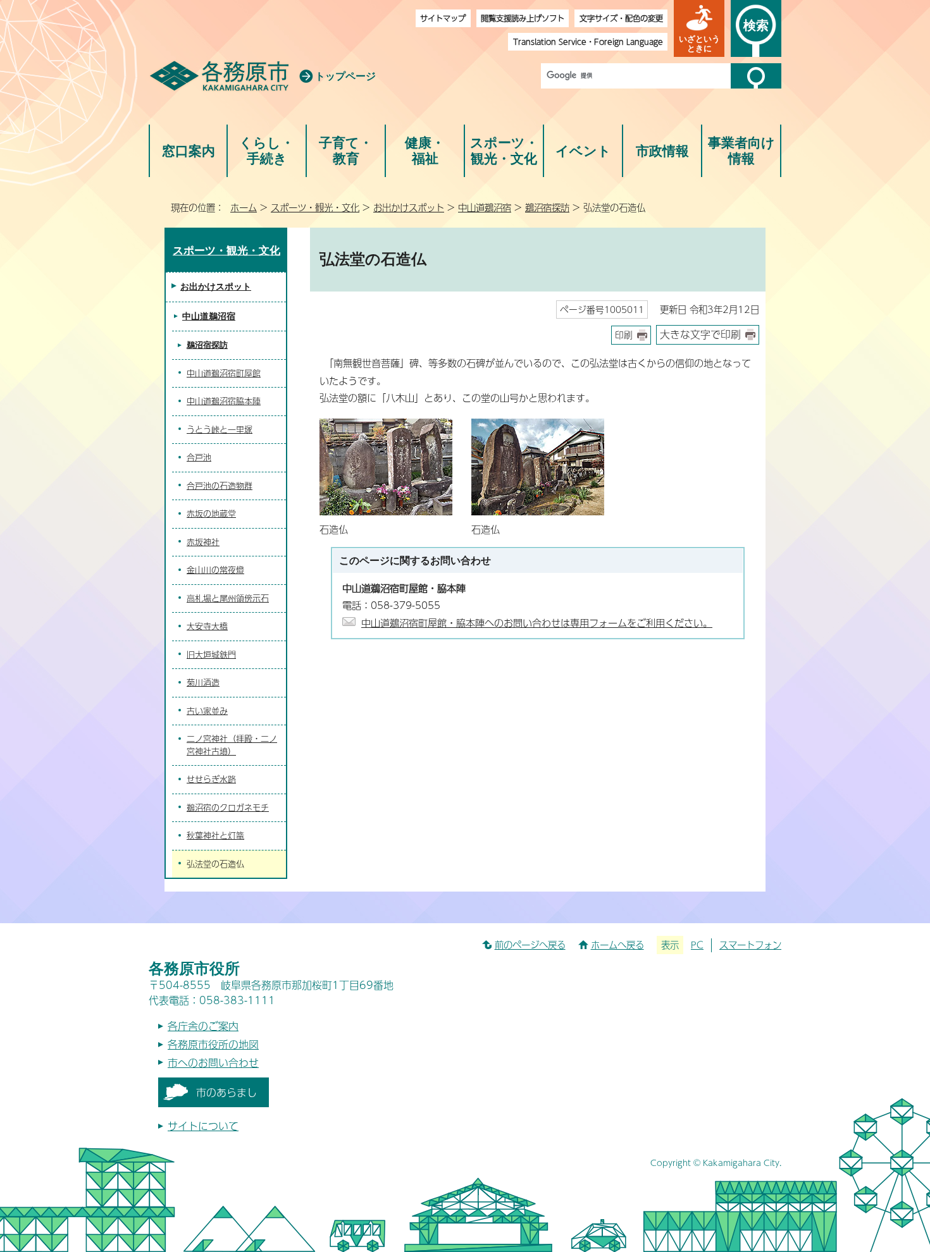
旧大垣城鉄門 (211, 654)
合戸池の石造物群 (219, 485)
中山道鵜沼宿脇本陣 (224, 401)
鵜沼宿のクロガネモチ (228, 807)
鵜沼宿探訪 (547, 207)
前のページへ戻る (530, 945)
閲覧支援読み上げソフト (522, 18)
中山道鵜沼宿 (484, 207)
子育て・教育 (346, 150)
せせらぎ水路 (211, 779)
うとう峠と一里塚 (219, 429)
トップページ (345, 76)
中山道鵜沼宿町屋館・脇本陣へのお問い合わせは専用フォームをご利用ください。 (536, 622)
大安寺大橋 (207, 626)
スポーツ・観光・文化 (504, 150)
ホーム (243, 207)
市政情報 (662, 151)
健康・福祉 (425, 150)
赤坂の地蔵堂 (211, 513)
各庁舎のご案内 (203, 1026)
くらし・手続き (266, 150)
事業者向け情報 (741, 150)
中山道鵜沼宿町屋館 (224, 373)
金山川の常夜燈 (215, 569)
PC (697, 945)
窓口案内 (188, 151)
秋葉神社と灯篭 (215, 835)
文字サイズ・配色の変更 (621, 18)
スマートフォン (750, 945)
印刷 (624, 334)
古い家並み (207, 710)
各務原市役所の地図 (213, 1044)
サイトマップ (443, 18)
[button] (699, 28)
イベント (583, 151)
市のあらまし (226, 1092)
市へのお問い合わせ (213, 1063)
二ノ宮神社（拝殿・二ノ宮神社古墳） (232, 745)
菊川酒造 (203, 682)
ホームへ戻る (617, 945)
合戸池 (199, 457)
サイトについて (203, 1126)
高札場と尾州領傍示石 (228, 598)
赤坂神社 (203, 542)
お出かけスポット (408, 207)
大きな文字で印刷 (700, 334)
